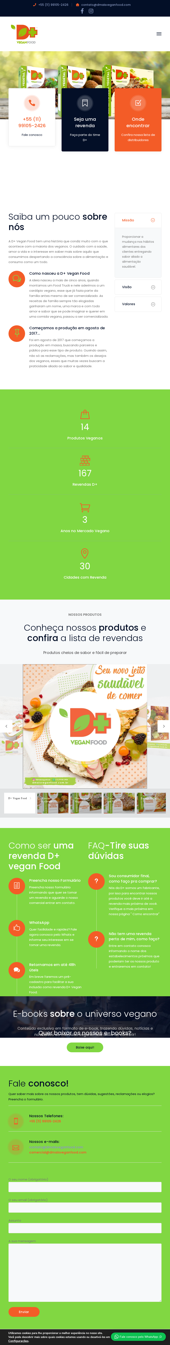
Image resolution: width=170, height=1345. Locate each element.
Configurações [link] (18, 1341)
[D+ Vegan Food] (24, 33)
